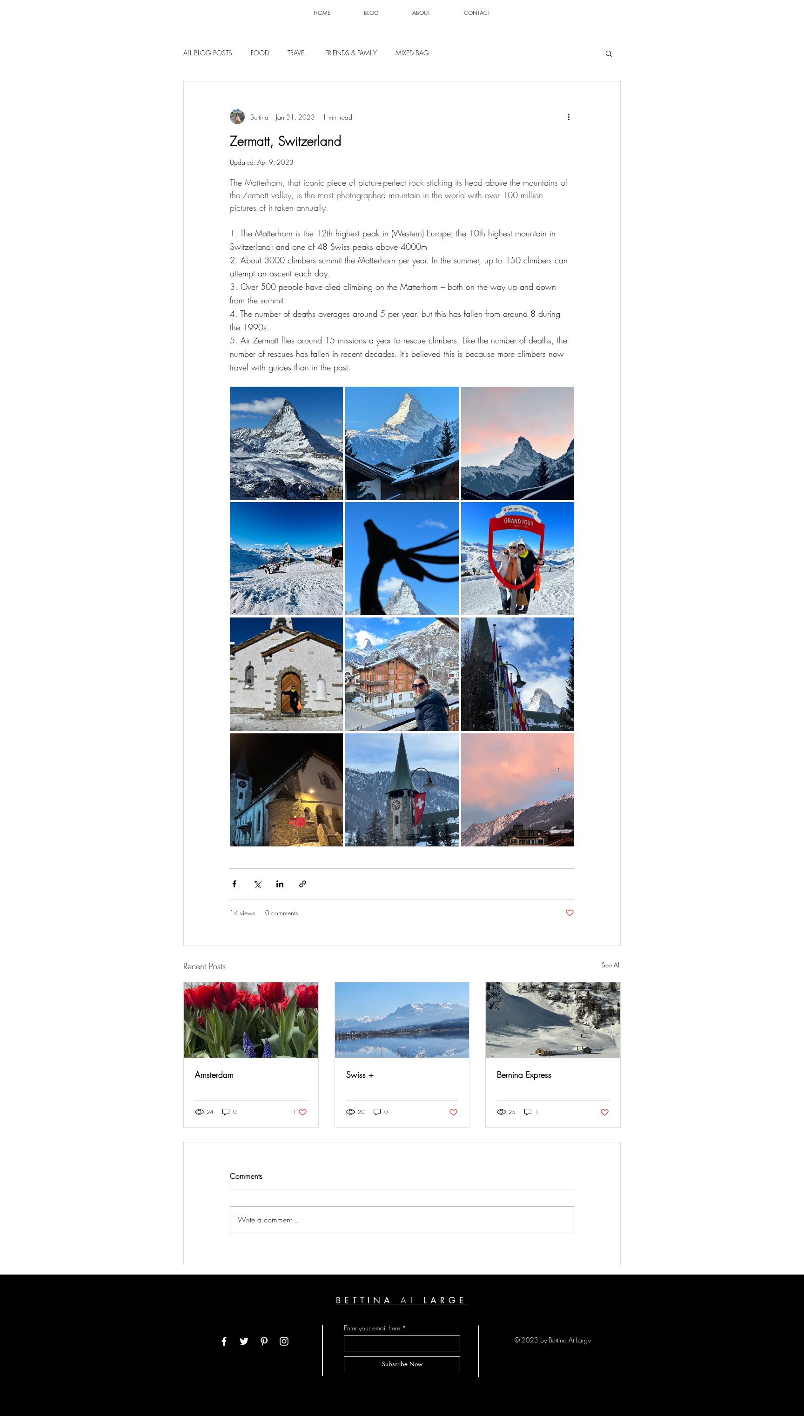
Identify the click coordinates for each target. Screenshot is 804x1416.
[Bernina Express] (553, 1020)
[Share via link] (302, 883)
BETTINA (368, 1300)
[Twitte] (244, 1341)
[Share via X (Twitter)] (257, 883)
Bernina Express (524, 1074)
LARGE (442, 1300)
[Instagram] (284, 1341)
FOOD (260, 52)
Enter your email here (372, 1328)
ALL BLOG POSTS (207, 52)
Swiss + (360, 1074)
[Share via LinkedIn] (279, 883)
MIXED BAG (412, 52)
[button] (608, 53)
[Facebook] (224, 1341)
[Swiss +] (402, 1020)
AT (409, 1300)
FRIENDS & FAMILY (351, 52)
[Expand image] (286, 443)
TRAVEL (297, 52)
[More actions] (568, 116)
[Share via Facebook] (234, 883)
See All (611, 964)
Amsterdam (214, 1074)
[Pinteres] (264, 1341)
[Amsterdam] (251, 1020)
